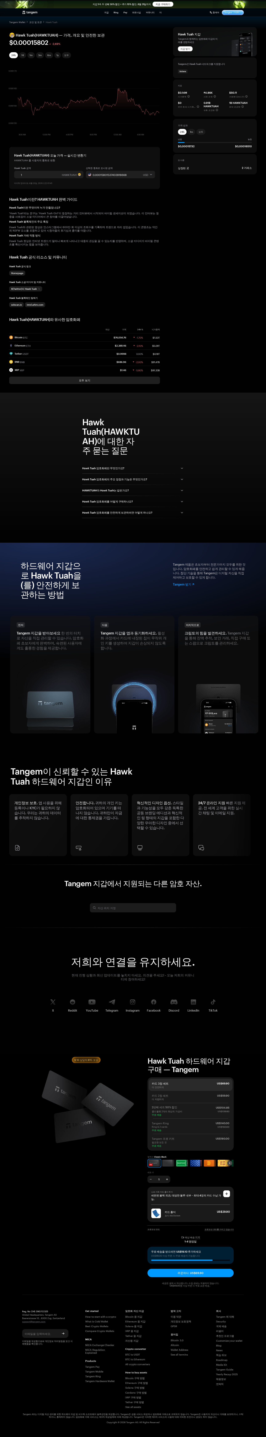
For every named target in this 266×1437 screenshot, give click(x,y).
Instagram (133, 1010)
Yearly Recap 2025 (227, 1373)
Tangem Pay (92, 1366)
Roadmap (221, 1359)
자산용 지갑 (131, 1340)
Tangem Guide (224, 1369)
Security (221, 1321)
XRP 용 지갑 (132, 1330)
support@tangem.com (33, 1321)
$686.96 (121, 362)
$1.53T (156, 337)
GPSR (174, 1325)
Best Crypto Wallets (96, 1325)
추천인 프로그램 (225, 1335)
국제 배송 (221, 1325)
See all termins (179, 1354)
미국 (197, 1237)
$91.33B (155, 370)
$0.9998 (121, 353)
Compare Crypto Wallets (99, 1330)
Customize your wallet (229, 1340)
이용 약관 (176, 1316)
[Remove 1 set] (150, 1179)
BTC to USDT (132, 1354)
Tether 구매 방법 (134, 1401)
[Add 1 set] (167, 1179)
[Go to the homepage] (30, 12)
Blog (218, 1345)
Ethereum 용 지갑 (135, 1321)
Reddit (72, 1010)
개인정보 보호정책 (181, 1321)
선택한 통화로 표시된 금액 (99, 168)
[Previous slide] (13, 826)
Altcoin (175, 1344)
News (219, 1349)
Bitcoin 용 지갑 (133, 1316)
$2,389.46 (120, 345)
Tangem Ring (93, 1375)
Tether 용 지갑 (133, 1335)
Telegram (111, 1010)
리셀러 (220, 1330)
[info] (188, 96)
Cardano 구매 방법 (136, 1392)
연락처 (220, 1383)
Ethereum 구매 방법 (136, 1382)
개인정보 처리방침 (54, 1341)
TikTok (213, 1010)
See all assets (133, 1406)
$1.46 (123, 370)
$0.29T (156, 345)
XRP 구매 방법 (133, 1397)
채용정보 (221, 1378)
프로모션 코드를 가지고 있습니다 (219, 1229)
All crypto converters (137, 1363)
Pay (125, 12)
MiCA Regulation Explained (95, 1351)
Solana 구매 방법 (135, 1387)
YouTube (92, 1010)
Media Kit (221, 1364)
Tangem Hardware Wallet (100, 1380)
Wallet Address (179, 1349)
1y (57, 55)
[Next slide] (253, 826)
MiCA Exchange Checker (99, 1344)
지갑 (106, 12)
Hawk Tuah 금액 (22, 168)
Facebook (154, 1010)
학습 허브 (221, 1354)
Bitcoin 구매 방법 (135, 1377)
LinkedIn (193, 1010)
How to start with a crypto (100, 1316)
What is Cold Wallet (96, 1321)
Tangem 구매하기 (232, 12)
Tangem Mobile (94, 1371)
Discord (174, 1010)
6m (49, 55)
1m (31, 55)
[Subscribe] (63, 1333)
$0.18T (156, 354)
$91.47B (155, 362)
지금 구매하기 (163, 4)
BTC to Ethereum (135, 1359)
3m (40, 55)
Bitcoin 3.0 (177, 1339)
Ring (116, 12)
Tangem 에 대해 (225, 1316)
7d (22, 55)
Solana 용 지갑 (133, 1325)
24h (13, 55)
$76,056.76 (120, 337)
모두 (66, 55)
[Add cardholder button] (226, 1193)
